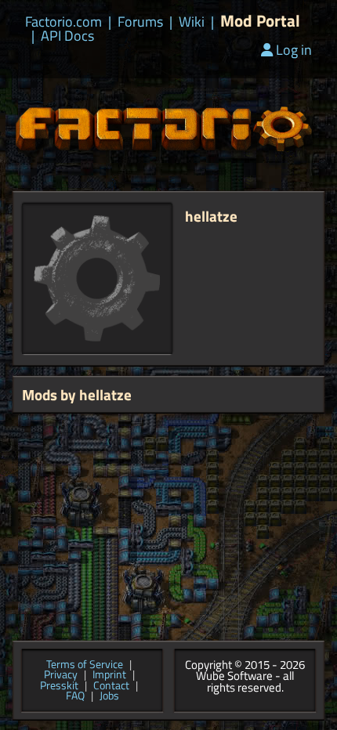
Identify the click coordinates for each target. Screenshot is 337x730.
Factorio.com (63, 22)
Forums (140, 22)
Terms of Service (84, 665)
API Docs (67, 36)
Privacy (61, 675)
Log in (294, 49)
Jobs (109, 696)
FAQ (75, 696)
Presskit (59, 686)
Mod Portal (260, 21)
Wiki (192, 22)
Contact (111, 686)
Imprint (109, 675)
